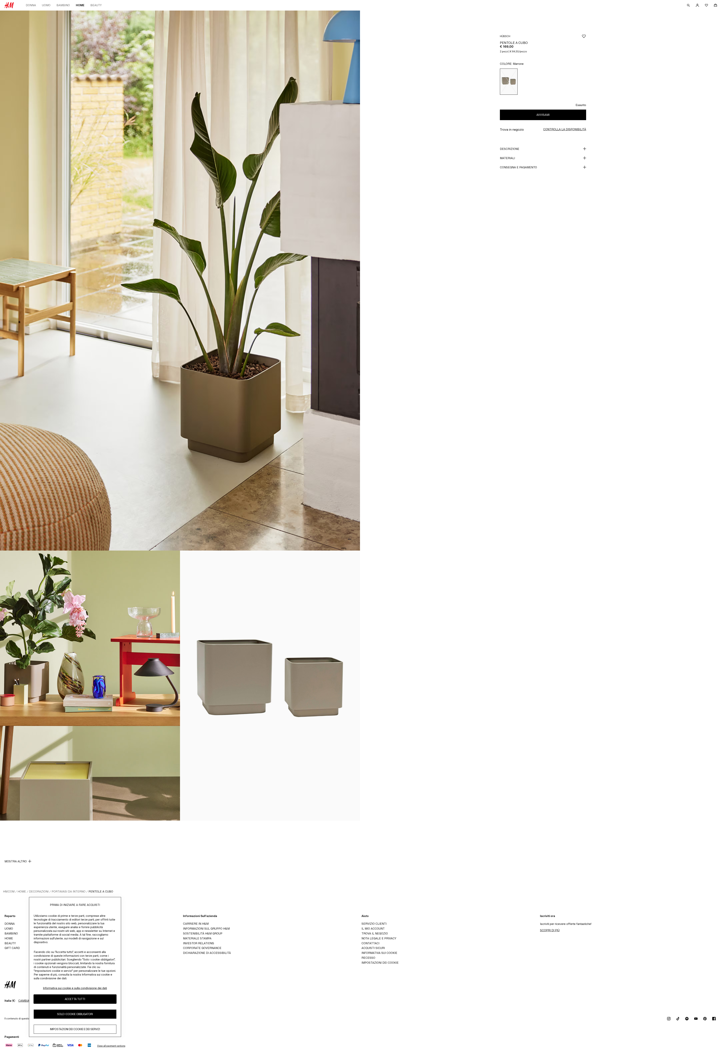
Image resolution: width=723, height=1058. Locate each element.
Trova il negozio (375, 933)
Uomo (46, 5)
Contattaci (370, 943)
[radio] (509, 82)
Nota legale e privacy (379, 938)
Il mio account (373, 928)
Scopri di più (550, 930)
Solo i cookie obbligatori (75, 1014)
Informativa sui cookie (379, 952)
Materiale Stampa (197, 938)
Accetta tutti (75, 999)
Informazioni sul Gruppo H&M (206, 928)
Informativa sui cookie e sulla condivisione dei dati (75, 988)
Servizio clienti (374, 923)
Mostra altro (16, 861)
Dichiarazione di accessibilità (207, 952)
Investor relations (198, 943)
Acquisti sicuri (373, 948)
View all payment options (111, 1045)
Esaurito (581, 105)
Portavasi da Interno (68, 891)
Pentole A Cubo (100, 891)
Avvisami (543, 114)
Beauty (96, 5)
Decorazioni (39, 891)
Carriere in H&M (196, 923)
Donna (31, 5)
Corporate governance (202, 948)
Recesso (368, 957)
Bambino (63, 5)
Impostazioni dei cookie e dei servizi (75, 1029)
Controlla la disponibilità (564, 129)
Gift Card (12, 948)
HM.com (8, 891)
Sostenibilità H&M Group (202, 933)
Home (80, 5)
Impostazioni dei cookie (380, 962)
